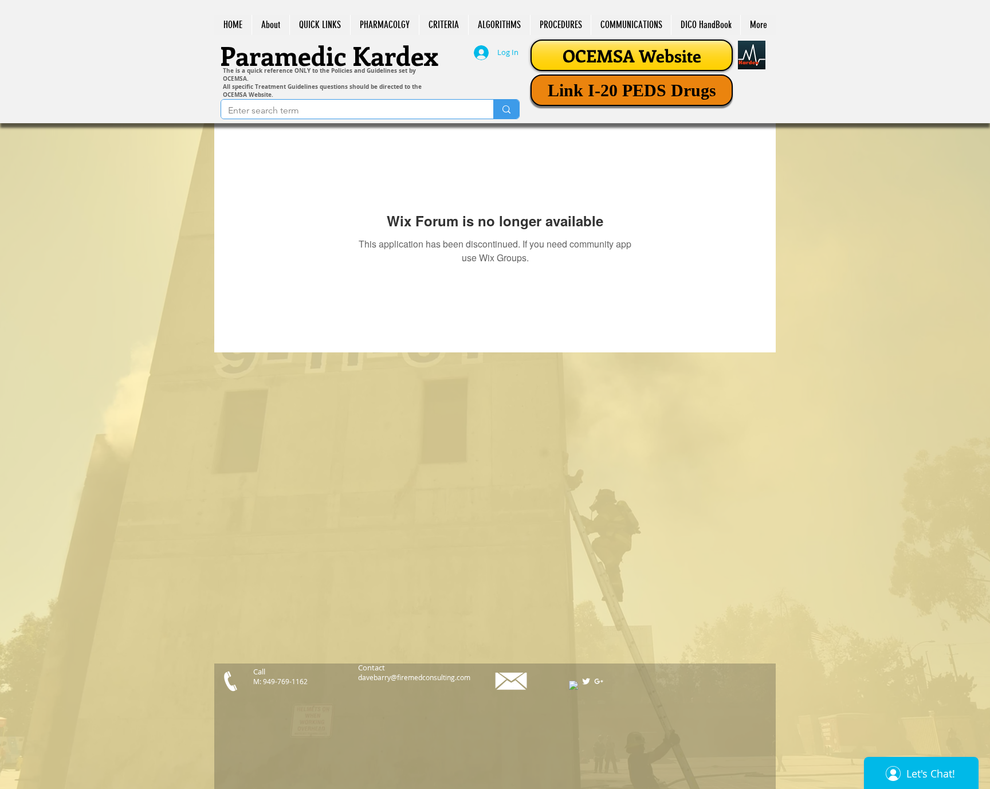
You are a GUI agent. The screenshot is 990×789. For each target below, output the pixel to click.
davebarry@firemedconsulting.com (414, 677)
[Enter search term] (506, 109)
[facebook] (573, 685)
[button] (319, 25)
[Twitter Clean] (586, 681)
